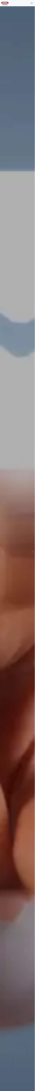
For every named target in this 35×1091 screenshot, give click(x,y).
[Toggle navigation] (31, 3)
